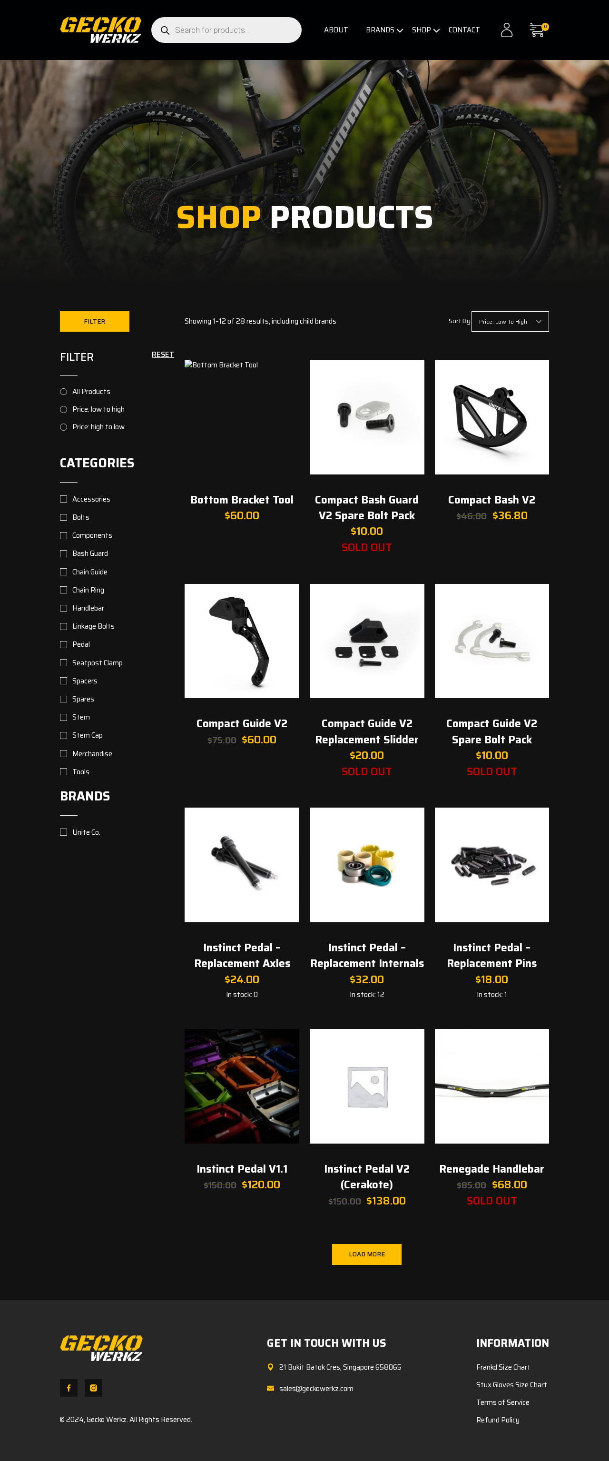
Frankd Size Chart (503, 1367)
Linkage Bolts (93, 626)
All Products (91, 391)
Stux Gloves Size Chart (511, 1385)
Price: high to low (98, 427)
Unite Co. (86, 832)
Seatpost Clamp (97, 663)
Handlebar (88, 608)
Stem (81, 717)
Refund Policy (498, 1420)
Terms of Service (503, 1402)
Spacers (85, 681)
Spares (83, 699)
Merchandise (92, 754)
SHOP (421, 30)
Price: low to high (98, 409)
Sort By (460, 321)
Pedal (81, 644)
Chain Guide (90, 572)
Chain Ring (88, 590)
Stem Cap (87, 735)
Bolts (80, 517)
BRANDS (380, 30)
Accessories (91, 499)
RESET (163, 354)
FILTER (94, 321)
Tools (80, 772)
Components (92, 535)
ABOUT (336, 30)
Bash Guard (90, 553)
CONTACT (464, 30)
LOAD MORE (367, 1254)
